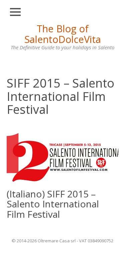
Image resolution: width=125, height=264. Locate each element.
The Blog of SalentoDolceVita (62, 34)
